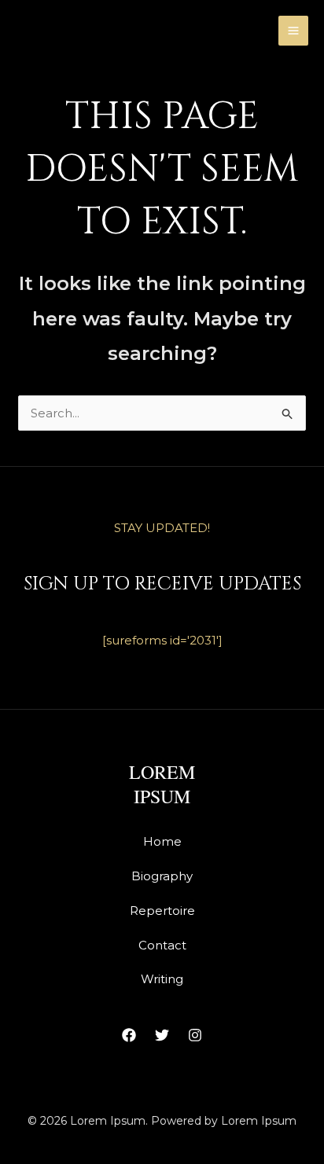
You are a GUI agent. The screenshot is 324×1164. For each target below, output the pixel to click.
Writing (162, 978)
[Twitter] (162, 1035)
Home (162, 841)
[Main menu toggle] (293, 31)
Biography (162, 875)
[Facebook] (129, 1035)
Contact (162, 945)
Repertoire (162, 910)
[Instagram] (195, 1035)
